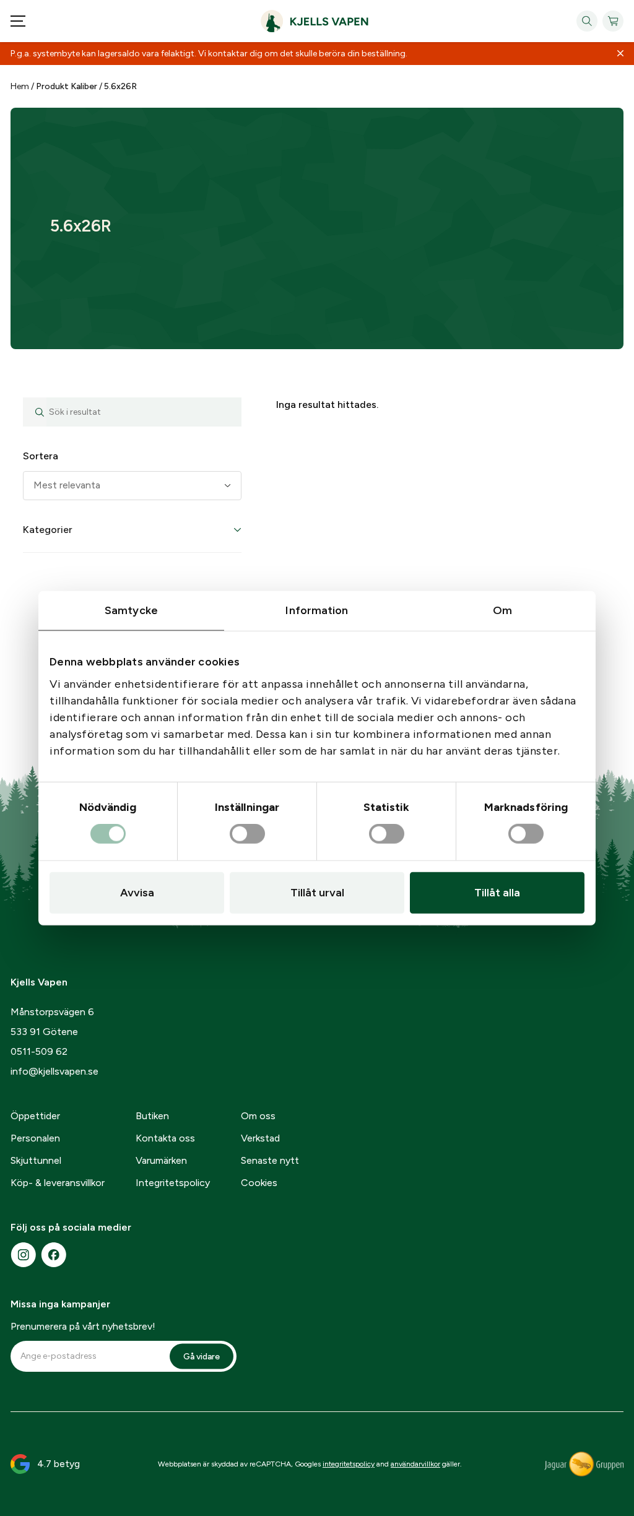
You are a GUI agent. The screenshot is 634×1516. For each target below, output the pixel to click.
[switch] (247, 834)
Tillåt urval (317, 892)
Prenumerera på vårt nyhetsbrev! (83, 1326)
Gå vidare (201, 1356)
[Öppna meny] (18, 21)
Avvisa (137, 892)
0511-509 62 (39, 1051)
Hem (20, 86)
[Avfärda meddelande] (620, 54)
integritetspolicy (349, 1464)
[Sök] (586, 21)
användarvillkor (415, 1464)
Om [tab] (502, 610)
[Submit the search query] (34, 412)
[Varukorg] (612, 21)
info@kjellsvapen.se (54, 1071)
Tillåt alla (497, 892)
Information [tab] (316, 610)
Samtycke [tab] (131, 610)
